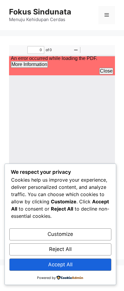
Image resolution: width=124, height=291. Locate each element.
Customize (60, 234)
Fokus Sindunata (40, 11)
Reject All (60, 249)
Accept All (60, 264)
